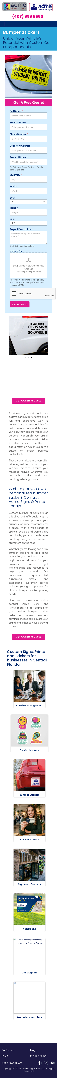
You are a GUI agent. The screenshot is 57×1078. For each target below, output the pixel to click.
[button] (10, 335)
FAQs (5, 1055)
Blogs (33, 1050)
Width (13, 186)
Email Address (19, 122)
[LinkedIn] (52, 1063)
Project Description (20, 229)
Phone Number (19, 134)
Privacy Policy (38, 1055)
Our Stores (8, 1050)
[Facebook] (39, 1063)
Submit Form (19, 304)
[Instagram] (46, 1063)
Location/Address (20, 145)
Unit (12, 197)
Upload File (16, 251)
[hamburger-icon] (8, 24)
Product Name (19, 157)
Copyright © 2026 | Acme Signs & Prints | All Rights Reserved (28, 1070)
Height (14, 207)
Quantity (16, 174)
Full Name (16, 111)
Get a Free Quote (12, 1063)
